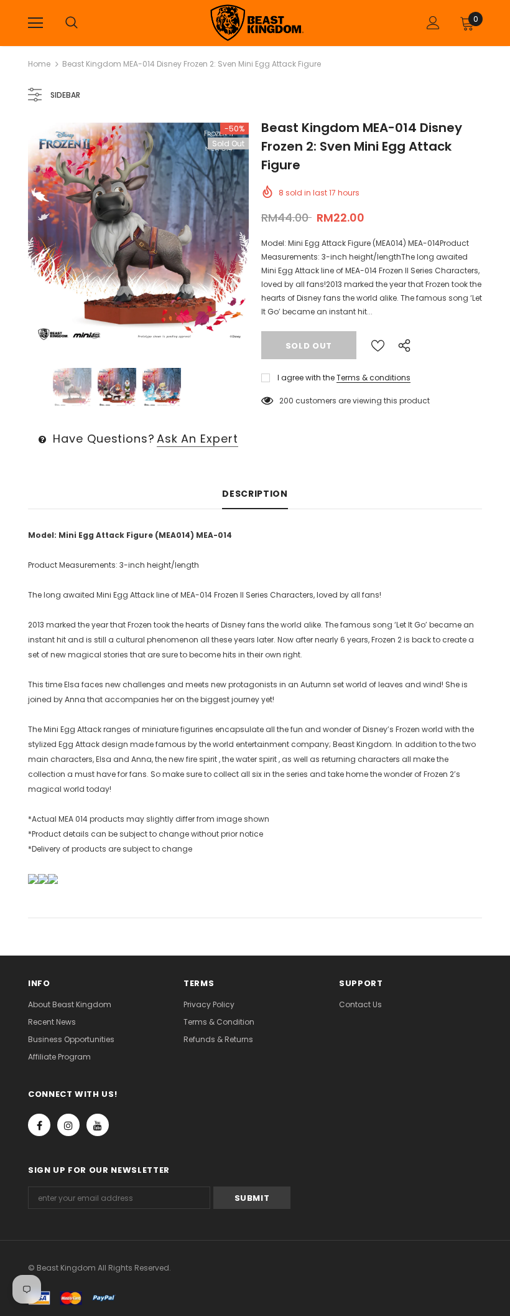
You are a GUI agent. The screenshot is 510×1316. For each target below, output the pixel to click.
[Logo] (257, 22)
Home (39, 64)
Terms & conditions (373, 377)
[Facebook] (39, 1125)
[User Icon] (433, 22)
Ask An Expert (197, 438)
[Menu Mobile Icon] (35, 23)
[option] (138, 233)
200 (286, 400)
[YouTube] (97, 1125)
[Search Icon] (71, 23)
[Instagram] (68, 1125)
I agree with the (306, 377)
